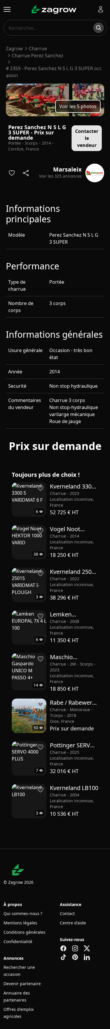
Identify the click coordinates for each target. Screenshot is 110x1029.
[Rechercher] (98, 27)
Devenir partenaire (22, 983)
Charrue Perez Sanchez (37, 55)
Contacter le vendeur (86, 138)
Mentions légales (20, 923)
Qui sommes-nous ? (23, 913)
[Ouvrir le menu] (7, 9)
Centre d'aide (73, 923)
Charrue (38, 48)
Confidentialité (18, 941)
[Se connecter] (100, 9)
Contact (67, 913)
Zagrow (14, 48)
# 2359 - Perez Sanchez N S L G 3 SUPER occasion (54, 72)
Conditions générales (24, 932)
